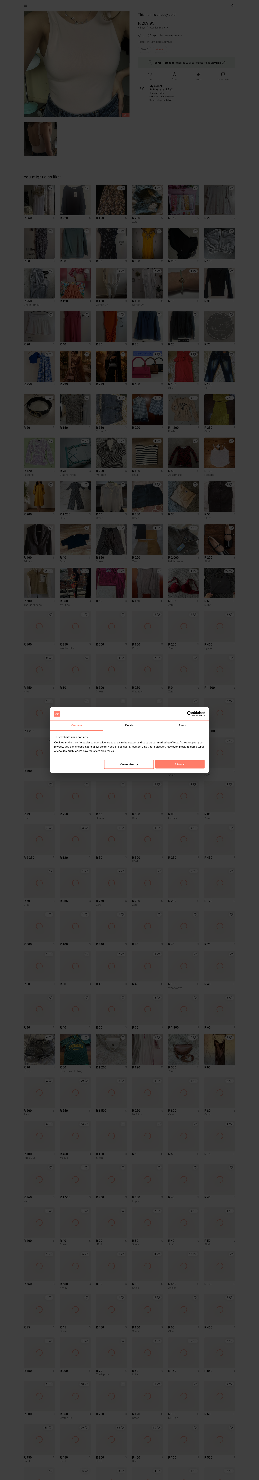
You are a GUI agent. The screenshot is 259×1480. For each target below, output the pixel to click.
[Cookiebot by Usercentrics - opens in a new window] (189, 714)
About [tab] (182, 725)
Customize (127, 764)
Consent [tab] (76, 725)
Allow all (180, 764)
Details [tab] (129, 725)
